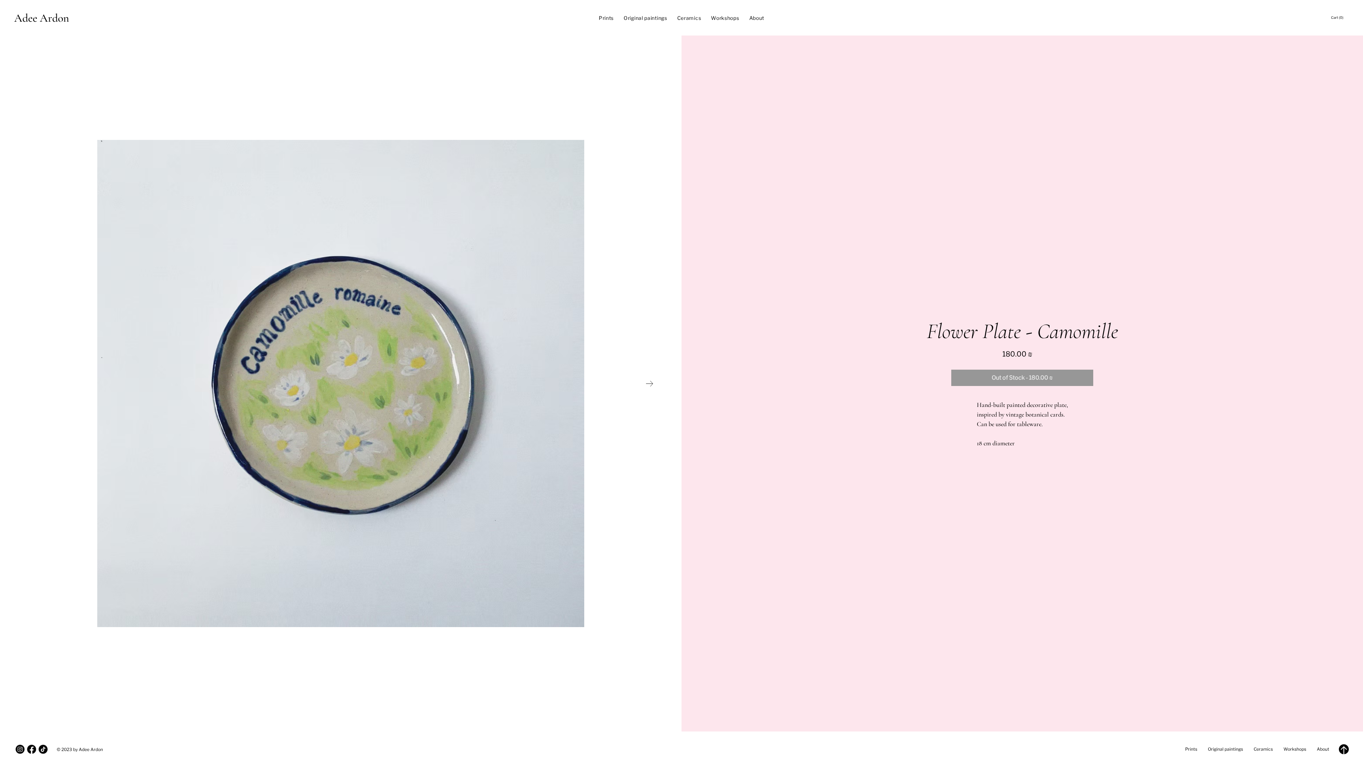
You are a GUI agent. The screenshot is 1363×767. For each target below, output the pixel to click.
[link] (1340, 18)
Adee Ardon (41, 18)
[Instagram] (20, 749)
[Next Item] (649, 384)
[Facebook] (31, 749)
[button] (1022, 378)
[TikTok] (43, 749)
